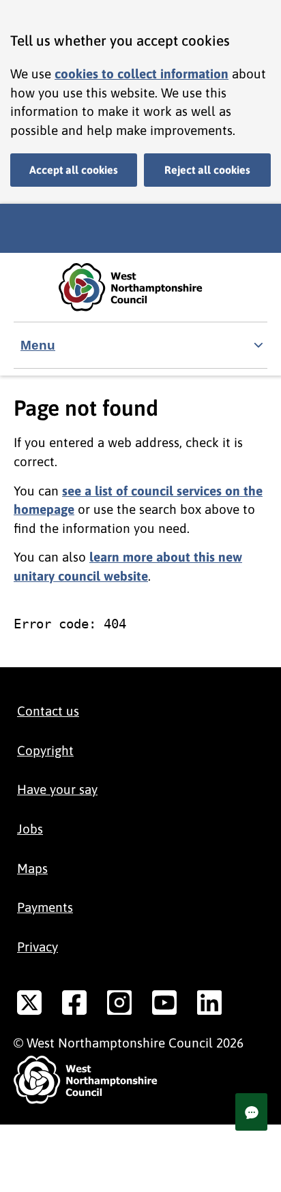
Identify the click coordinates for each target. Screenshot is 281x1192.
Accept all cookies (73, 170)
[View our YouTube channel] (164, 1005)
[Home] (140, 287)
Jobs (30, 828)
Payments (45, 907)
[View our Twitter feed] (29, 1005)
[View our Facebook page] (74, 1005)
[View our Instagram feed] (119, 1005)
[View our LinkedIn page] (209, 1005)
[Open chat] (251, 1112)
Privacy (37, 946)
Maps (32, 868)
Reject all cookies (207, 170)
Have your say (57, 789)
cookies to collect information (141, 73)
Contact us (48, 710)
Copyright (45, 750)
